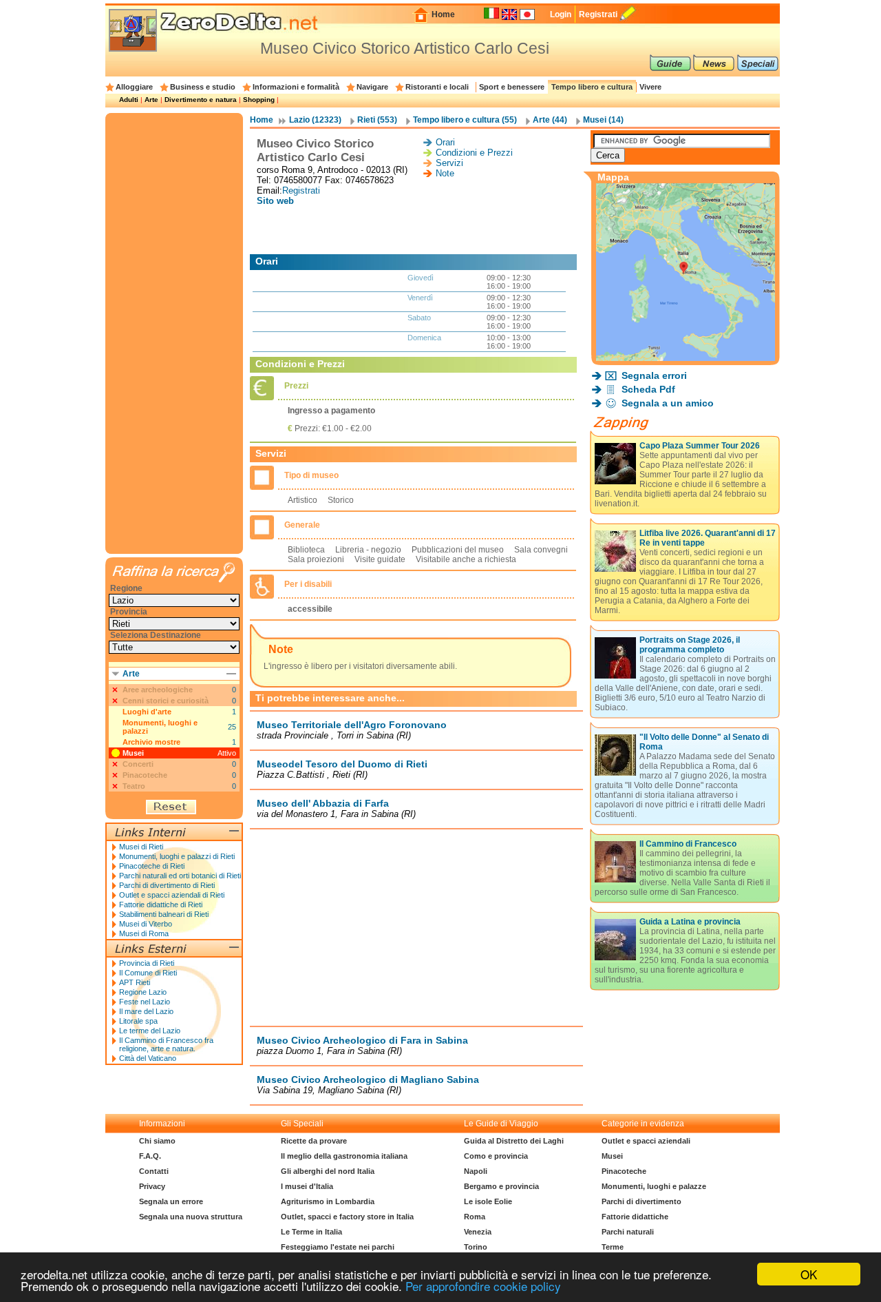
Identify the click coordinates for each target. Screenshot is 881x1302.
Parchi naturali (628, 1232)
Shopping (259, 99)
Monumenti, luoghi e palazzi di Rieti (177, 856)
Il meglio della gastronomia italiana (344, 1156)
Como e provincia (496, 1156)
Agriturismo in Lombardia (327, 1201)
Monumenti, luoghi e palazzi (160, 727)
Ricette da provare (314, 1141)
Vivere (650, 87)
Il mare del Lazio (146, 1011)
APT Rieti (134, 982)
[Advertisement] (416, 230)
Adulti (128, 99)
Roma (474, 1216)
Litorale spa (138, 1021)
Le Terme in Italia (311, 1232)
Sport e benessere (511, 87)
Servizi (449, 163)
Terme (613, 1247)
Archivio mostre (151, 742)
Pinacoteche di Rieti (151, 866)
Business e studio (202, 87)
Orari (445, 142)
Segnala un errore (171, 1201)
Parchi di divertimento (641, 1201)
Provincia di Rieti (146, 963)
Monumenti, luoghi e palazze (654, 1186)
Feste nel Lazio (144, 1002)
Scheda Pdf (648, 389)
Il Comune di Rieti (148, 973)
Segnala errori (654, 375)
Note (445, 173)
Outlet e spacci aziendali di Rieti (171, 895)
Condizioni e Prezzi (474, 152)
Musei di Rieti (141, 847)
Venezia (477, 1232)
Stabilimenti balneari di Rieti (164, 914)
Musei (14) (603, 120)
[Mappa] (685, 357)
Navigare (372, 87)
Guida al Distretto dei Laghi (514, 1141)
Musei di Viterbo (145, 924)
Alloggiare (134, 87)
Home (443, 14)
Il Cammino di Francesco (687, 844)
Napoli (475, 1171)
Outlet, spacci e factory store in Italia (347, 1216)
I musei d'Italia (307, 1186)
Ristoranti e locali (437, 87)
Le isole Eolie (488, 1201)
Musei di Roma (144, 933)
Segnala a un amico (668, 403)
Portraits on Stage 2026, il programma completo (689, 644)
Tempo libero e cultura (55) (465, 120)
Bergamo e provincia (501, 1186)
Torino (475, 1247)
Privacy (152, 1186)
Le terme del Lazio (149, 1030)
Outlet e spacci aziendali (646, 1141)
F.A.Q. (150, 1156)
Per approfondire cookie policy (483, 1285)
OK (808, 1274)
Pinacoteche (624, 1171)
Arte (151, 99)
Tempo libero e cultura (592, 87)
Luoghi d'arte (147, 711)
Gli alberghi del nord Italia (327, 1171)
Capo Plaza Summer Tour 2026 (699, 446)
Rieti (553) (377, 120)
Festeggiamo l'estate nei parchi (337, 1247)
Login (560, 14)
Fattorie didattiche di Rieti (160, 904)
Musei (133, 753)
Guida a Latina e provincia (690, 922)
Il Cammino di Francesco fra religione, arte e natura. (166, 1044)
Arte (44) (550, 120)
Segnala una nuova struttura (190, 1216)
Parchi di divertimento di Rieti (167, 885)
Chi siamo (157, 1141)
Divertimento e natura (200, 99)
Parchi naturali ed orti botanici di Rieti (180, 875)
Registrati (598, 14)
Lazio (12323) (315, 120)
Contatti (154, 1171)
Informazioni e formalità (296, 87)
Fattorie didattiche (635, 1216)
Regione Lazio (143, 992)
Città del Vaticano (147, 1058)
